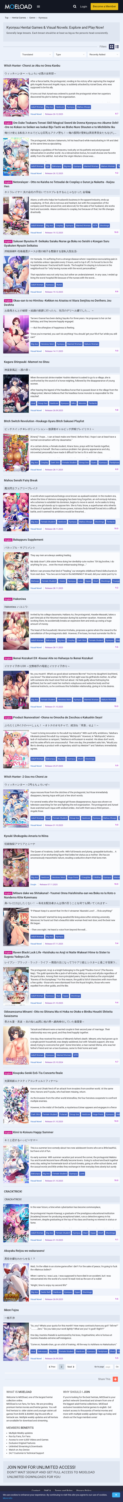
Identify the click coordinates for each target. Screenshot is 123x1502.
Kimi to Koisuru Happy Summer (29, 1132)
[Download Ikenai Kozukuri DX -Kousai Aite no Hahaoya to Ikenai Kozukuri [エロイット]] (16, 690)
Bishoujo (35, 581)
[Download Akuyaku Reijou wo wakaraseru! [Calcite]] (16, 1282)
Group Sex (42, 403)
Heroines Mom (47, 344)
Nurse (59, 285)
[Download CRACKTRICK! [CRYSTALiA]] (16, 1223)
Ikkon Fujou (11, 1310)
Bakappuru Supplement (24, 539)
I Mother (97, 877)
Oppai (88, 581)
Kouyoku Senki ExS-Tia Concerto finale (34, 1073)
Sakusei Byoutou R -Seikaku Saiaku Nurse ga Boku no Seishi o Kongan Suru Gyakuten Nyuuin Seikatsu (56, 243)
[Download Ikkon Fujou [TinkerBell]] (16, 1342)
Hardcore (60, 107)
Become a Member (104, 6)
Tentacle (93, 403)
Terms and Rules (64, 1490)
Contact (36, 1490)
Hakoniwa (15, 599)
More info (7, 1498)
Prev (53, 1366)
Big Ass (49, 107)
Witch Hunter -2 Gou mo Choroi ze (25, 776)
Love (80, 581)
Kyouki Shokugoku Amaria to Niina (26, 836)
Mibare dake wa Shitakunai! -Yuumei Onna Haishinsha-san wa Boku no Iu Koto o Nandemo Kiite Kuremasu (59, 895)
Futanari (63, 1114)
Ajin (47, 166)
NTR (95, 225)
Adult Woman (37, 107)
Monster (82, 403)
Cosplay (59, 225)
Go (117, 1367)
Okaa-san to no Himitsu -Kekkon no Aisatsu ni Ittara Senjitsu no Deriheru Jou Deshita (57, 302)
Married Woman (91, 166)
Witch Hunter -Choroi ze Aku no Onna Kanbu (32, 65)
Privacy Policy (83, 1490)
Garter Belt (45, 1292)
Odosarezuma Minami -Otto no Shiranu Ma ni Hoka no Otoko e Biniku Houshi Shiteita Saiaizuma (58, 1014)
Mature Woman (108, 166)
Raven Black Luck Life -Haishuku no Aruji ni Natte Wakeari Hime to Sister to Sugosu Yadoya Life (57, 954)
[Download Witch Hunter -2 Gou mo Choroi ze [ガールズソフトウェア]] (16, 808)
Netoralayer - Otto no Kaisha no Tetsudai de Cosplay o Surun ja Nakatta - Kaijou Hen (59, 184)
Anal (33, 403)
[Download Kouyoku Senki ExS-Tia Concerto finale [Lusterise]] (16, 1105)
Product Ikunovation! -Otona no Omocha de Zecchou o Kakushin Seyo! (53, 717)
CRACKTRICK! (13, 1191)
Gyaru (94, 462)
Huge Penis (73, 877)
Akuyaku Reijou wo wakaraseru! (24, 1250)
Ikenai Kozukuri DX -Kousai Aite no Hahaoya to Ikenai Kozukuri (49, 658)
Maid (118, 640)
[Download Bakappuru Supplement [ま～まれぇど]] (16, 571)
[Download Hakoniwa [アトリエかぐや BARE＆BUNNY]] (16, 631)
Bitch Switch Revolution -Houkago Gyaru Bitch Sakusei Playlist (44, 421)
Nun (58, 996)
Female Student (69, 462)
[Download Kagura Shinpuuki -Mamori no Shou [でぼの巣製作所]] (16, 394)
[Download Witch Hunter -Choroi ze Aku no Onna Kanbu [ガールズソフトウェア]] (16, 97)
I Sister (62, 581)
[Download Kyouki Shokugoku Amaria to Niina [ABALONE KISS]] (16, 868)
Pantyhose (114, 462)
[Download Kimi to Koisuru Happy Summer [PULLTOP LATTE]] (16, 1164)
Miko (73, 403)
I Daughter (85, 877)
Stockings (104, 225)
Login (83, 6)
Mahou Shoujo (83, 107)
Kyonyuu (70, 107)
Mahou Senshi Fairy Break (20, 480)
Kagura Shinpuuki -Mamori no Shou (26, 362)
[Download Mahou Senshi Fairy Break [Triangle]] (16, 512)
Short (95, 581)
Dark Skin (55, 462)
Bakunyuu (56, 166)
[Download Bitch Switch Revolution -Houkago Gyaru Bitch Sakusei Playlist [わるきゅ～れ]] (16, 453)
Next (69, 1366)
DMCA (47, 1490)
